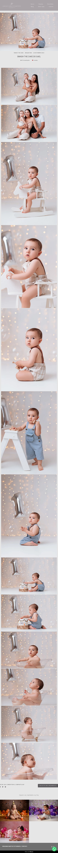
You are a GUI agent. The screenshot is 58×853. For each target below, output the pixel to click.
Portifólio (50, 4)
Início (32, 4)
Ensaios (41, 4)
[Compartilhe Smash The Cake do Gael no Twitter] (2, 786)
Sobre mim (41, 6)
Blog (32, 6)
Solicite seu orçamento (47, 785)
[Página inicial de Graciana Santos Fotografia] (12, 5)
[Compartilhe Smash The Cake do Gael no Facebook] (0, 786)
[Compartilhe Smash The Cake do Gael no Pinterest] (5, 786)
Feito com (29, 851)
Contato (51, 6)
